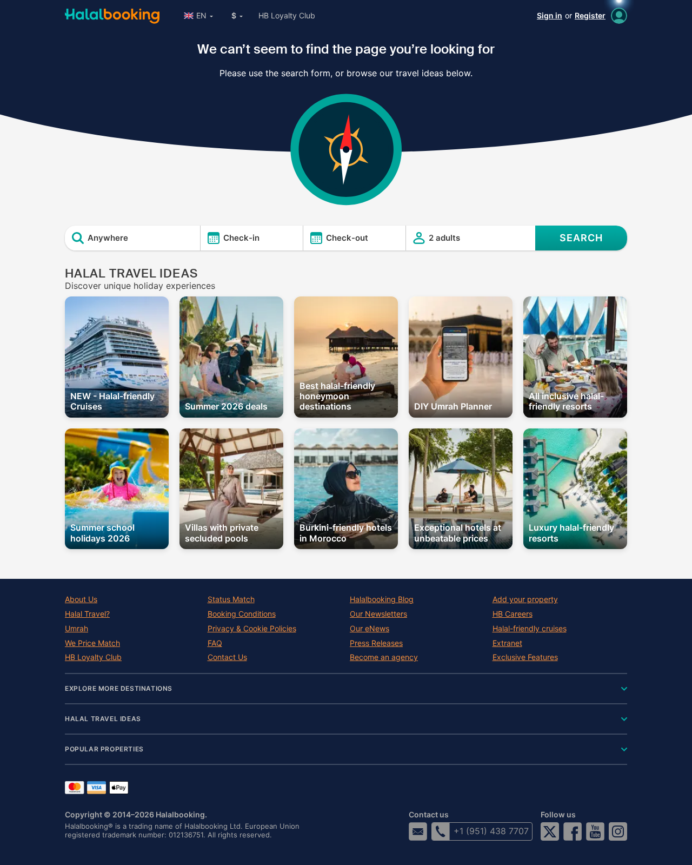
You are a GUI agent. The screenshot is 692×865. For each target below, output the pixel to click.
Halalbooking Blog (382, 599)
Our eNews (369, 628)
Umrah (76, 628)
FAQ (215, 643)
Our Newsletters (378, 614)
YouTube (595, 831)
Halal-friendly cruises (530, 628)
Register (590, 15)
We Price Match (92, 643)
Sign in (549, 15)
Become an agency (384, 657)
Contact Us (227, 657)
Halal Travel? (87, 614)
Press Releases (376, 643)
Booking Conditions (242, 614)
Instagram (618, 831)
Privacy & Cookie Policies (252, 628)
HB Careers (513, 614)
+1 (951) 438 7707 (491, 831)
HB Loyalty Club (286, 15)
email (418, 831)
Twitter (550, 831)
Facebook (572, 831)
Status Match (231, 599)
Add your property (525, 599)
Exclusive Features (525, 657)
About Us (81, 599)
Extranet (507, 643)
